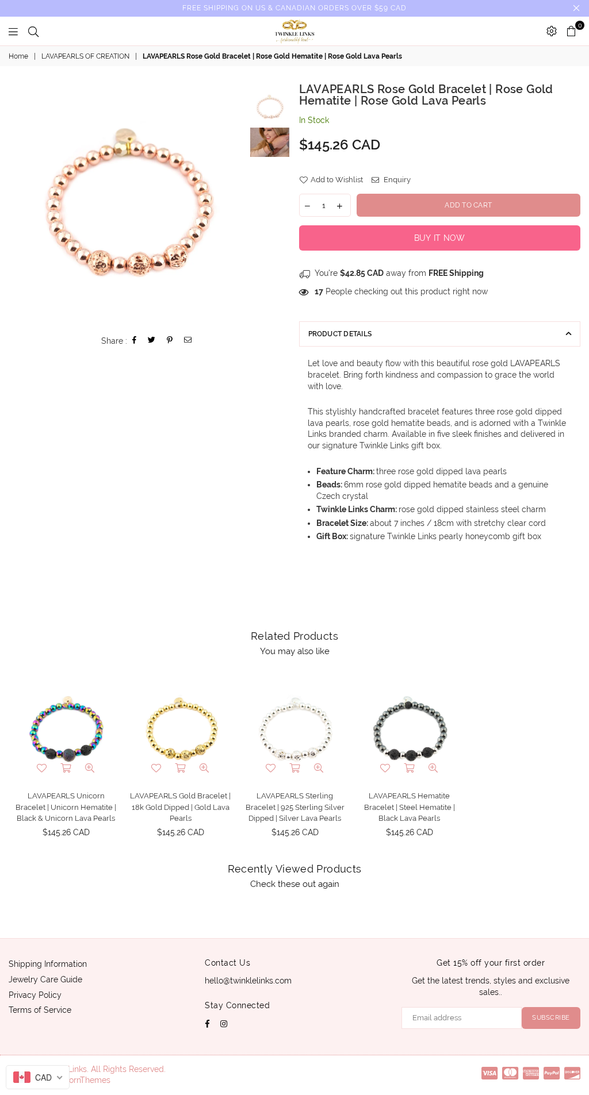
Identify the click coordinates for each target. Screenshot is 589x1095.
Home (18, 56)
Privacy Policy (35, 995)
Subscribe (551, 1017)
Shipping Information (48, 964)
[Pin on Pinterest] (170, 341)
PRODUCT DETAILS (340, 334)
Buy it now (439, 238)
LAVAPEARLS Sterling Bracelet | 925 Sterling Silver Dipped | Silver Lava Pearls (295, 807)
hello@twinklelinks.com (248, 980)
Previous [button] (19, 203)
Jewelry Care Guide (45, 979)
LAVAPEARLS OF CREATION (85, 56)
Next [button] (238, 203)
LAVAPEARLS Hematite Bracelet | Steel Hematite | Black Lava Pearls (409, 807)
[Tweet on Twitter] (152, 341)
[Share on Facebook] (134, 341)
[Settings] (551, 31)
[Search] (33, 31)
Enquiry (396, 179)
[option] (128, 202)
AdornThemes (84, 1080)
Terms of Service (40, 1010)
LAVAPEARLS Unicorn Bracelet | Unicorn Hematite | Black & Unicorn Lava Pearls (66, 807)
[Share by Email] (188, 341)
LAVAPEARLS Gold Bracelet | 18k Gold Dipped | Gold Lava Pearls (180, 807)
